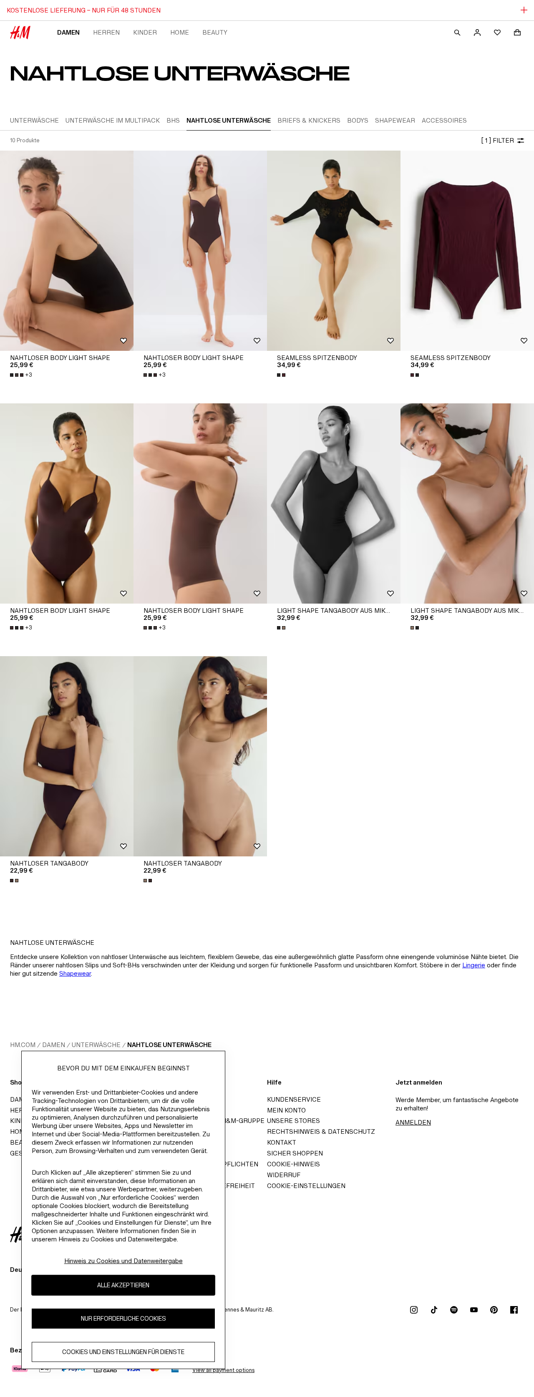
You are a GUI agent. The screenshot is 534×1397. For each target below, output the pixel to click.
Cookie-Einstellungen (306, 1185)
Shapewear (75, 973)
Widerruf (283, 1174)
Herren (106, 32)
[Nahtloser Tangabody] (67, 756)
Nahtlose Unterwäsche (169, 1044)
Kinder (145, 32)
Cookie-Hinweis (293, 1164)
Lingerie (473, 965)
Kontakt (281, 1142)
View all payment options (223, 1370)
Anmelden (413, 1122)
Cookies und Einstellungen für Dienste (123, 1352)
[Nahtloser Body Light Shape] (67, 251)
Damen (68, 32)
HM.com (22, 1044)
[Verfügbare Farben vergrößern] (282, 375)
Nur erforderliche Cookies (123, 1318)
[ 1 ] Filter (497, 140)
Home (179, 32)
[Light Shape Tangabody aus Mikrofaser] (333, 503)
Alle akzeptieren (123, 1285)
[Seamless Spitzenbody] (333, 251)
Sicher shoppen (295, 1153)
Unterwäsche (96, 1044)
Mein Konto (286, 1110)
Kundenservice (294, 1099)
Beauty (214, 32)
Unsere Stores (293, 1120)
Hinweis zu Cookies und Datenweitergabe (123, 1260)
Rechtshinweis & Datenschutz (321, 1131)
